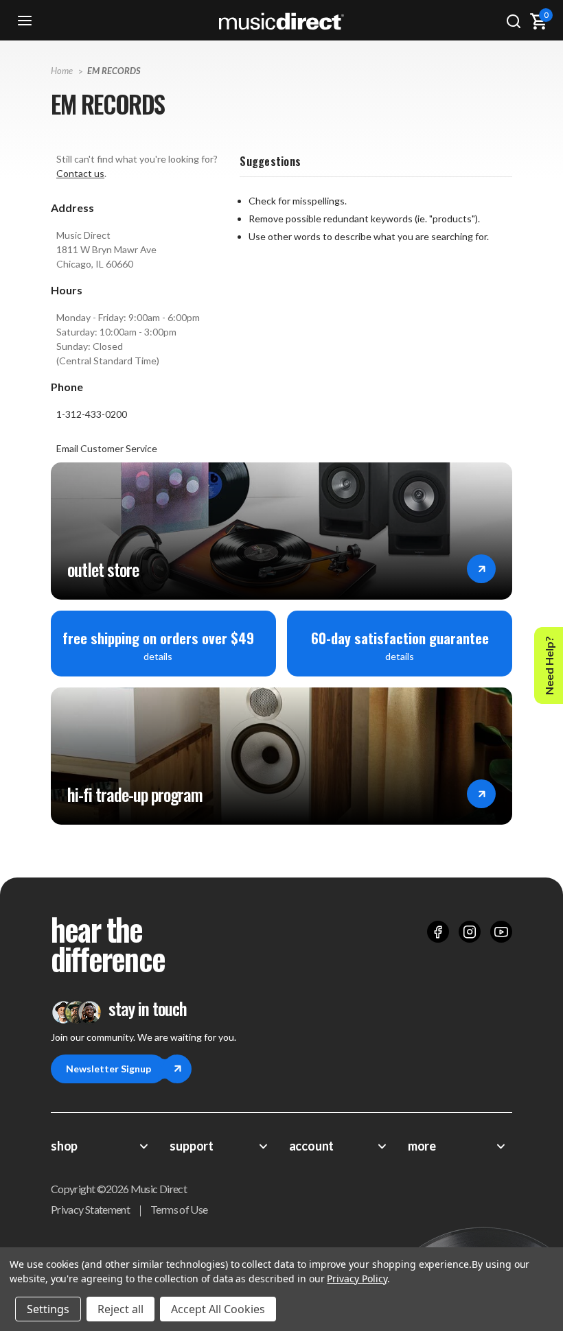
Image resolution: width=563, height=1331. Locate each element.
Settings (48, 1309)
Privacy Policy (357, 1278)
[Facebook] (438, 932)
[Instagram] (470, 932)
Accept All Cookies (218, 1309)
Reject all (120, 1309)
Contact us (80, 173)
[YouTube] (501, 932)
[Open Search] (513, 20)
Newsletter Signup (108, 1068)
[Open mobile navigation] (24, 20)
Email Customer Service (106, 448)
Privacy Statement (90, 1209)
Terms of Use (178, 1209)
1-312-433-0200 (91, 414)
